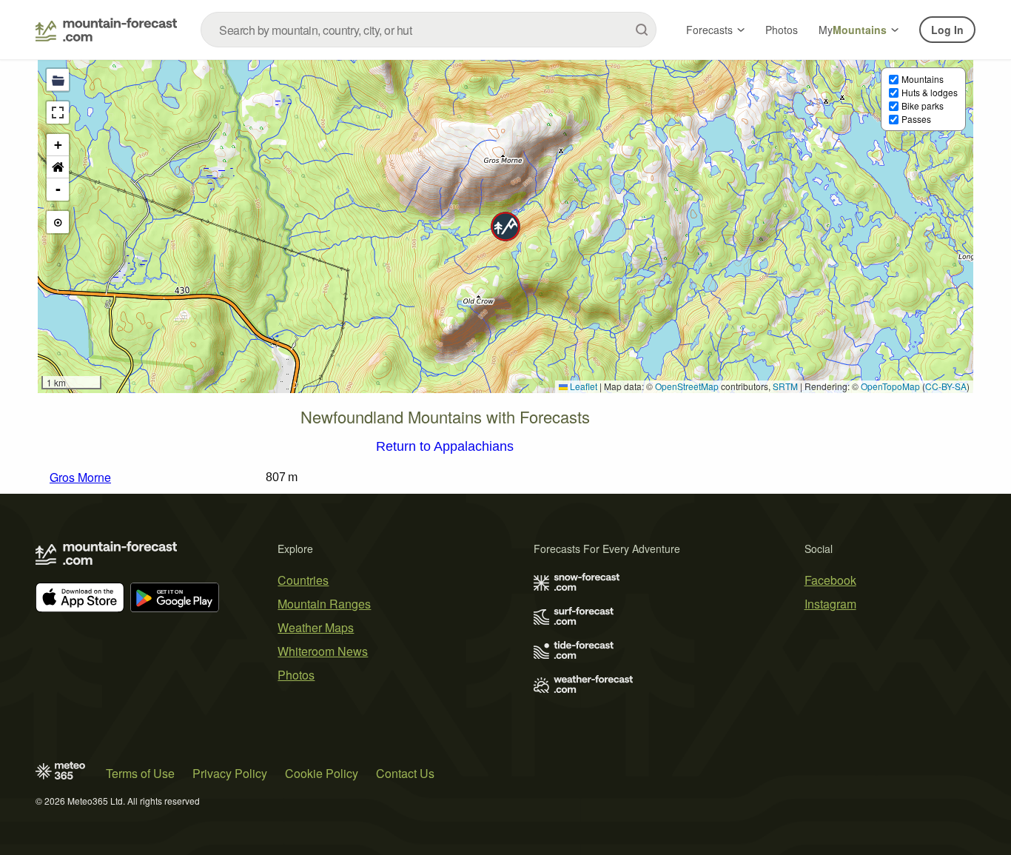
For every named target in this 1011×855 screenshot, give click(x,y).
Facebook (830, 580)
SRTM (785, 386)
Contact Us (405, 773)
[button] (505, 226)
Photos (781, 29)
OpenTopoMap (890, 386)
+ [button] (58, 144)
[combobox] (428, 29)
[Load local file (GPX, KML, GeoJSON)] (58, 80)
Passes (916, 119)
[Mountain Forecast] (106, 29)
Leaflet (582, 386)
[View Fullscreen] (58, 112)
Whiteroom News (323, 651)
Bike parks (922, 105)
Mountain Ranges (324, 603)
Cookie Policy (321, 773)
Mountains (922, 79)
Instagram (830, 603)
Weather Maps (316, 627)
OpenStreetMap (687, 386)
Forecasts (709, 29)
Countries (303, 580)
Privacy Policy (229, 773)
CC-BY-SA (946, 386)
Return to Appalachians (445, 447)
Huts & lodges (929, 92)
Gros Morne (80, 477)
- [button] (58, 189)
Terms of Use (140, 773)
